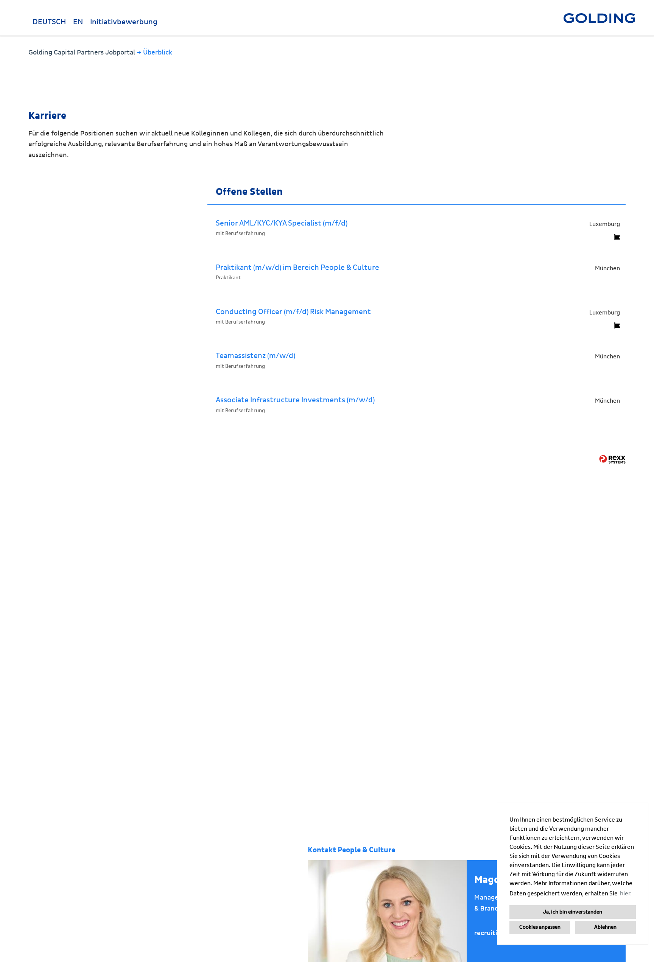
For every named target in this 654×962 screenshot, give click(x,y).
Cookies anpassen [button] (540, 927)
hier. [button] (626, 893)
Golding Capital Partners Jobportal (82, 52)
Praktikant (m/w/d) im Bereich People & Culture (297, 267)
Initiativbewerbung (123, 21)
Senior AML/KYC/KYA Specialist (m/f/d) (281, 223)
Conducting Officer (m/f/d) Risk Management (293, 311)
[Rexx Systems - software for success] (612, 459)
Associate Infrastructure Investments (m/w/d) (295, 400)
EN (78, 21)
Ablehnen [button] (605, 927)
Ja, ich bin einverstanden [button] (572, 912)
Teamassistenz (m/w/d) (255, 355)
